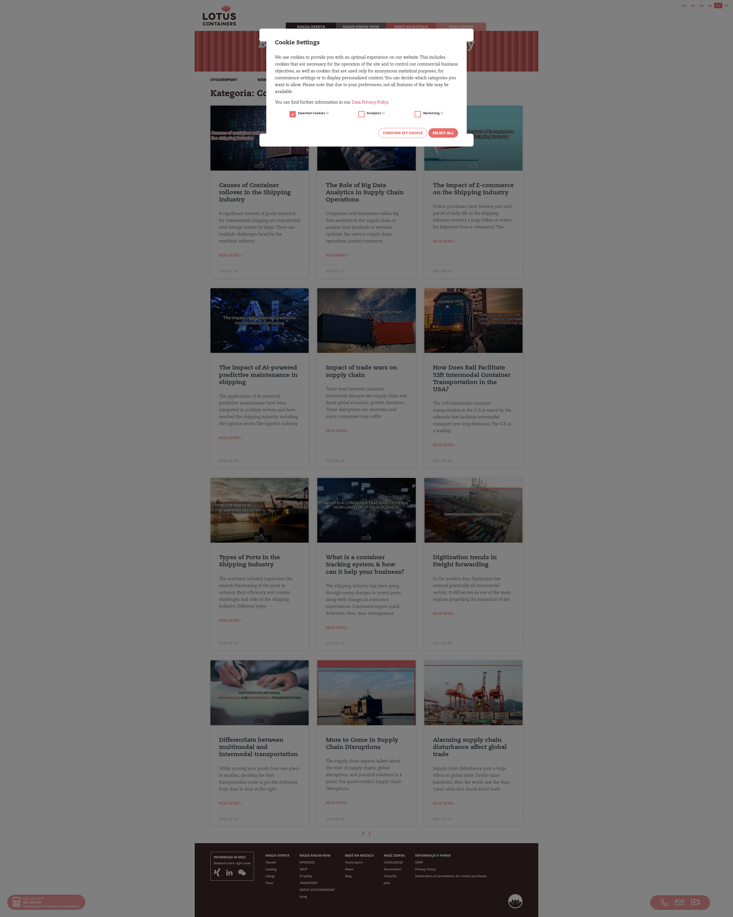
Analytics (374, 113)
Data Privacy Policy (370, 103)
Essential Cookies (312, 113)
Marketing (431, 113)
